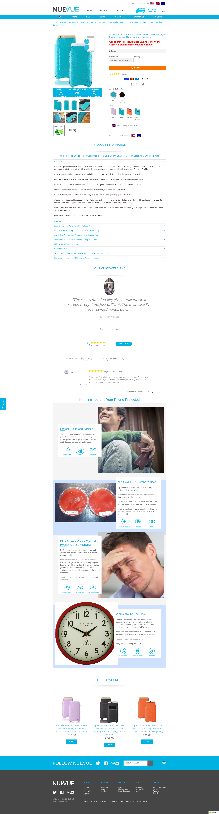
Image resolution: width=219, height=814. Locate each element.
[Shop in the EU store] (138, 136)
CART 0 (146, 3)
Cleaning (104, 787)
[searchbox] (72, 359)
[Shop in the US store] (132, 136)
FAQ (137, 791)
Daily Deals (139, 17)
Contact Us (139, 789)
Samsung (102, 17)
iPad (88, 17)
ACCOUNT (130, 801)
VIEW (71, 742)
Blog (120, 787)
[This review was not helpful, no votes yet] (152, 391)
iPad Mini (87, 791)
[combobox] (95, 359)
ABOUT (89, 10)
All (85, 795)
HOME (55, 22)
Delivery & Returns (159, 787)
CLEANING (120, 10)
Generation (113, 57)
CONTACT (113, 801)
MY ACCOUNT (136, 3)
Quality (103, 791)
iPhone (74, 17)
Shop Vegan (120, 17)
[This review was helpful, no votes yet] (148, 391)
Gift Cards (157, 17)
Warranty (156, 789)
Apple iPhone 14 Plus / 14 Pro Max (74, 22)
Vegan (86, 793)
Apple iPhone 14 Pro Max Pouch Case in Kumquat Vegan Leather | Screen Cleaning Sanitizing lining (147, 728)
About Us (139, 787)
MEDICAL (103, 10)
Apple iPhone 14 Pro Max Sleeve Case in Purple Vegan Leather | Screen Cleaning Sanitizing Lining (71, 728)
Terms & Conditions (156, 792)
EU (124, 136)
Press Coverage (124, 791)
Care (103, 789)
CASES (94, 801)
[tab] (109, 161)
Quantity (136, 57)
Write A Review (123, 344)
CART (122, 801)
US (119, 136)
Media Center (123, 789)
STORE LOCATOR (143, 801)
